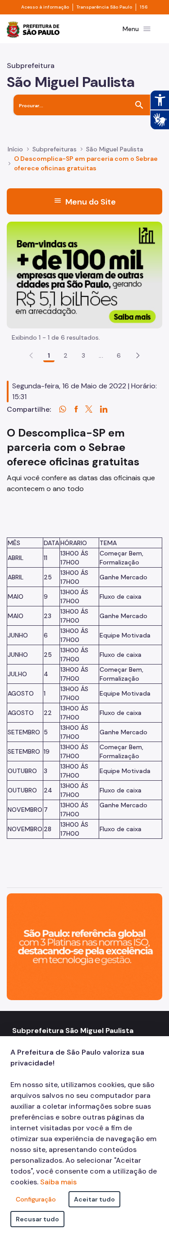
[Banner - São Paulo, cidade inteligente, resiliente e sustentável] (84, 946)
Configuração (36, 1199)
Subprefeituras (54, 149)
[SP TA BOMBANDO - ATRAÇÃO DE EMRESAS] (84, 274)
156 (144, 7)
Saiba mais (58, 1182)
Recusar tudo (37, 1219)
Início (15, 149)
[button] (138, 355)
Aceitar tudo (94, 1199)
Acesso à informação (45, 7)
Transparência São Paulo (104, 7)
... (101, 355)
